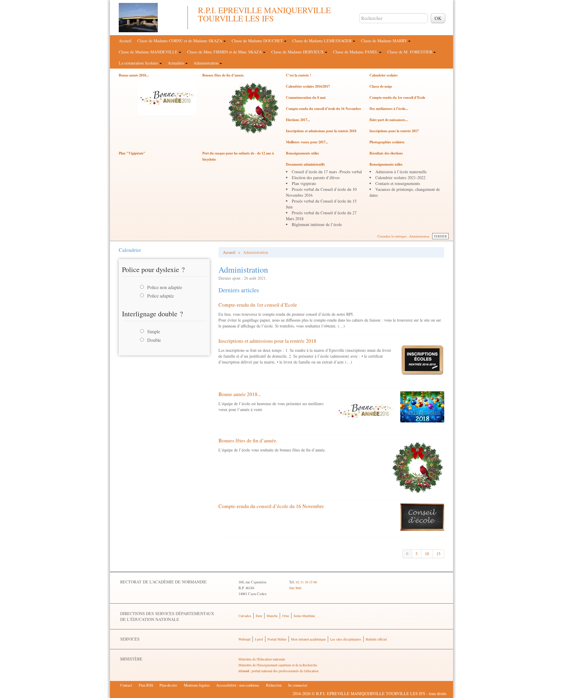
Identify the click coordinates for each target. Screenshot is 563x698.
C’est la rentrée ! (298, 75)
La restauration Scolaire (139, 63)
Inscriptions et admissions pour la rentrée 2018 (321, 130)
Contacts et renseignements (397, 183)
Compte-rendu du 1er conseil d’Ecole (397, 97)
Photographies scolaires (387, 142)
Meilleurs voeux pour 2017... (307, 142)
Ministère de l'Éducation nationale (261, 659)
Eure (259, 615)
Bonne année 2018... (134, 75)
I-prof (259, 639)
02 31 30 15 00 (306, 582)
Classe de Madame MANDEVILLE (149, 52)
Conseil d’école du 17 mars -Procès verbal (327, 171)
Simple (153, 331)
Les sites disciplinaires (345, 639)
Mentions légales (197, 685)
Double (154, 340)
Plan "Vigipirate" (132, 153)
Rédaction (274, 685)
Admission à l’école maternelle (401, 171)
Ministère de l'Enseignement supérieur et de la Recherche (277, 665)
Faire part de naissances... (388, 119)
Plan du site (168, 685)
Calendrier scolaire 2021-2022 (400, 177)
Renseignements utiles (302, 153)
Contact (126, 685)
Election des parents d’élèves (316, 177)
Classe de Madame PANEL (356, 52)
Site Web (295, 587)
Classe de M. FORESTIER (410, 52)
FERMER (440, 236)
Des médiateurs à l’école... (388, 108)
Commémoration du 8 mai (305, 97)
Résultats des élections (386, 153)
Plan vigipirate (304, 183)
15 (438, 553)
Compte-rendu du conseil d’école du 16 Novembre (323, 108)
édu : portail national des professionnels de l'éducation (278, 670)
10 (427, 553)
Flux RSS (146, 685)
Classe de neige (380, 86)
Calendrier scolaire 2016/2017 (308, 86)
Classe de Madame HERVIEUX (298, 52)
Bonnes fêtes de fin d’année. (223, 75)
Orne (285, 615)
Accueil (125, 40)
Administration (207, 63)
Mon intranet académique (308, 639)
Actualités (176, 63)
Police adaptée (160, 296)
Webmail (244, 639)
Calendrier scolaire (383, 75)
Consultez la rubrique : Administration (403, 236)
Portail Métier (276, 639)
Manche (272, 615)
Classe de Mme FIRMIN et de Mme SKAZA (225, 52)
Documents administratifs (305, 164)
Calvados (244, 615)
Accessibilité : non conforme (237, 685)
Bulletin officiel (376, 639)
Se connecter (297, 685)
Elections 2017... (298, 119)
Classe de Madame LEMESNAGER (322, 40)
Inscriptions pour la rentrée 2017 (394, 130)
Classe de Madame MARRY (384, 40)
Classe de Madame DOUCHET (258, 40)
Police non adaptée (164, 287)
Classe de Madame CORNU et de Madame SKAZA (180, 40)
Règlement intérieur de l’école (317, 224)
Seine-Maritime (304, 615)
